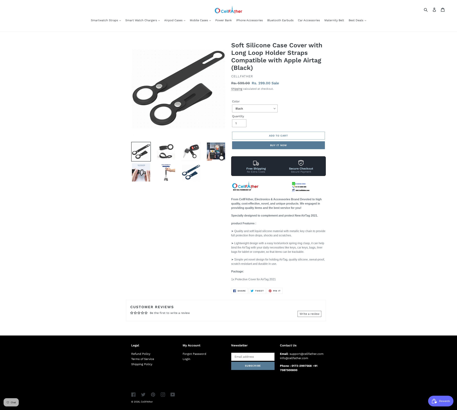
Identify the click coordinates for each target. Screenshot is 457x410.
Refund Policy (140, 354)
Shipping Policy (141, 364)
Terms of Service (142, 359)
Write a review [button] (309, 313)
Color (236, 101)
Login (186, 359)
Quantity (238, 116)
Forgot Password (194, 354)
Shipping (236, 88)
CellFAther (147, 401)
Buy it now (278, 145)
